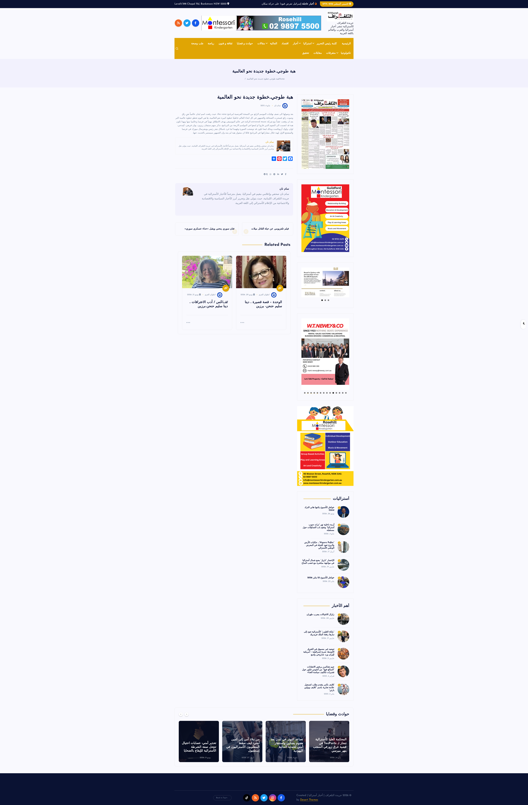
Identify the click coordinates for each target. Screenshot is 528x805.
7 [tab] (327, 397)
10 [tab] (317, 397)
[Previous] (181, 718)
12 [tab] (311, 397)
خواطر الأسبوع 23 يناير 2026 (320, 582)
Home (282, 83)
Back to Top (221, 802)
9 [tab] (320, 397)
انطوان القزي (264, 299)
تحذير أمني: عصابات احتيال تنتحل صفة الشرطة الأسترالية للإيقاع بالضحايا (286, 751)
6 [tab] (330, 397)
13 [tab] (308, 397)
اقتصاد (285, 47)
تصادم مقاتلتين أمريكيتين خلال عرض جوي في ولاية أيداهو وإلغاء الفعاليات (200, 751)
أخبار (295, 47)
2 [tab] (325, 304)
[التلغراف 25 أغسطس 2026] (325, 138)
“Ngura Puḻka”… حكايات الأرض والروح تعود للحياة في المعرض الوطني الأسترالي (319, 549)
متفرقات (331, 57)
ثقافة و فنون (225, 47)
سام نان (277, 110)
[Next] (187, 718)
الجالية (273, 47)
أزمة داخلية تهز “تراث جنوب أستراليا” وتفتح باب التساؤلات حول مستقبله (318, 532)
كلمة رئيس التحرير (327, 47)
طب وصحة (197, 47)
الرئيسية (346, 47)
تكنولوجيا (346, 57)
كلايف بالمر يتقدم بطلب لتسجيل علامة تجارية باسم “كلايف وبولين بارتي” (319, 692)
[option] (329, 745)
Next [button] (346, 286)
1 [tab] (328, 304)
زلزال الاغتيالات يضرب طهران (320, 619)
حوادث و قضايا (245, 47)
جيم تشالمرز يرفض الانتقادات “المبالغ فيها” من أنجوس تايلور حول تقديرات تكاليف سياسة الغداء (318, 674)
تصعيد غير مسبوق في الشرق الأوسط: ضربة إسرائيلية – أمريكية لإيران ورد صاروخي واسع (318, 656)
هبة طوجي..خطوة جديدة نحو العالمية (263, 83)
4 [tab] (336, 397)
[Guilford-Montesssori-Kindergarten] (325, 222)
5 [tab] (333, 397)
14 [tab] (305, 397)
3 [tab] (322, 304)
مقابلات (318, 57)
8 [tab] (323, 397)
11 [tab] (314, 397)
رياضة (211, 47)
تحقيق (305, 57)
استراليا (307, 47)
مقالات (261, 47)
